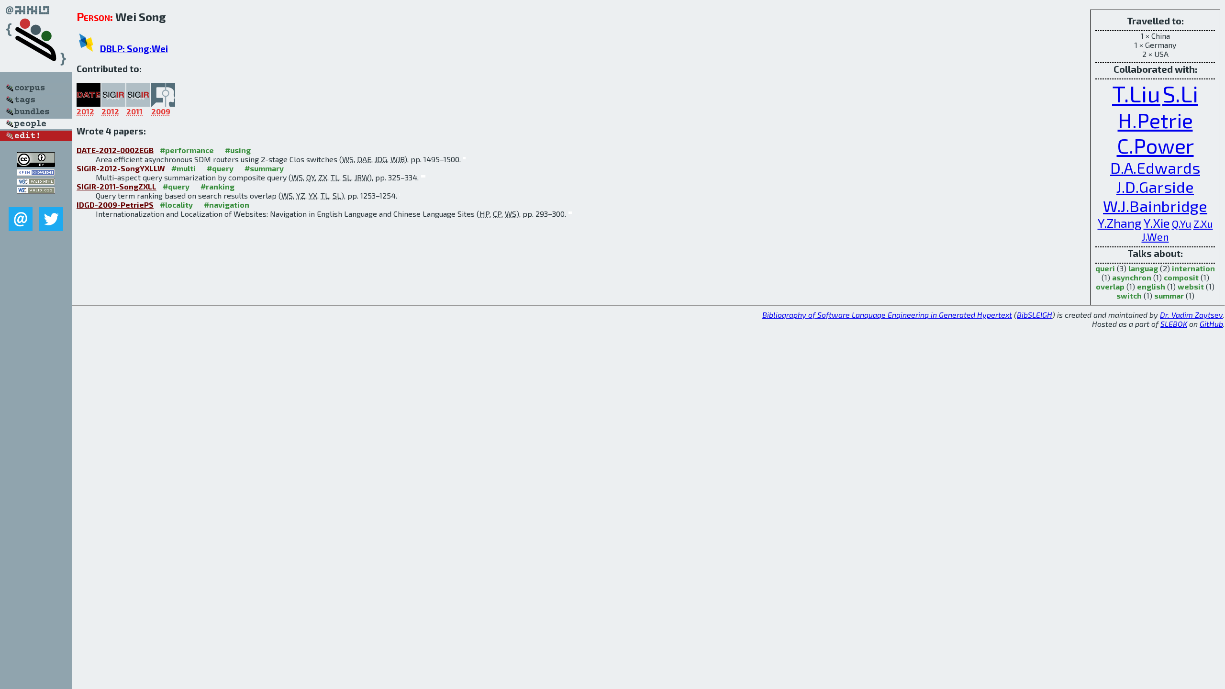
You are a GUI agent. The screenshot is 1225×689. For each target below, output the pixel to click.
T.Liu (1136, 93)
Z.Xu (1203, 223)
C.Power (1155, 145)
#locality (176, 204)
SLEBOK (1173, 323)
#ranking (217, 186)
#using (238, 150)
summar (1169, 295)
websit (1191, 286)
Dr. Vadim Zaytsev (1191, 314)
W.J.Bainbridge (1155, 205)
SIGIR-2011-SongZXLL (116, 186)
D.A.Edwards (1155, 167)
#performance (187, 150)
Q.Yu (1182, 223)
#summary (264, 168)
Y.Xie (1157, 222)
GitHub (1211, 323)
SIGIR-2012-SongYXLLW (121, 168)
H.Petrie (1155, 120)
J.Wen (1155, 236)
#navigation (226, 204)
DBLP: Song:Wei (134, 48)
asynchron (1131, 277)
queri (1105, 268)
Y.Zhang (1120, 222)
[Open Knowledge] (36, 173)
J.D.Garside (1155, 186)
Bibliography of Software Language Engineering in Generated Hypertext (887, 314)
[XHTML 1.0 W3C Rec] (36, 182)
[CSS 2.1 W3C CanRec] (36, 200)
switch (1129, 295)
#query (220, 168)
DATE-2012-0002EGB (115, 150)
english (1151, 286)
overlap (1110, 286)
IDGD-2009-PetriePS (115, 204)
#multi (183, 168)
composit (1181, 277)
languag (1143, 268)
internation (1193, 268)
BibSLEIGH (1034, 314)
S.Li (1180, 93)
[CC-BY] (36, 163)
